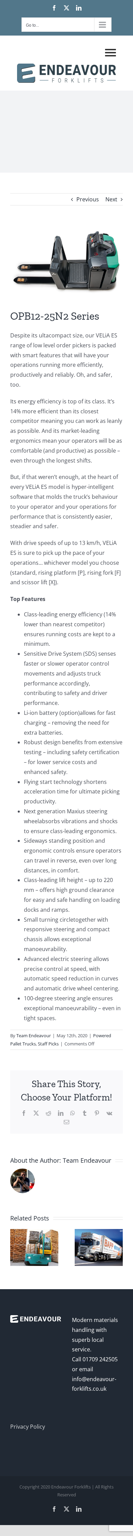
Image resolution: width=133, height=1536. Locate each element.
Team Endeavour (33, 1035)
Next (111, 199)
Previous (87, 199)
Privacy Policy (27, 1426)
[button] (66, 816)
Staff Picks (48, 1044)
